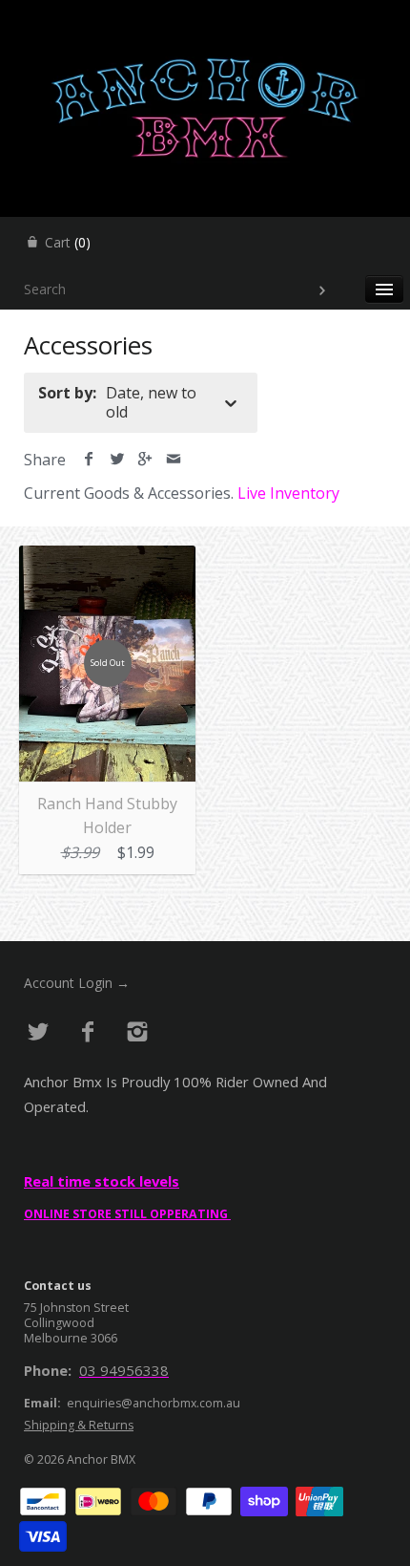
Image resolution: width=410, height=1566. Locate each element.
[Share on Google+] (145, 459)
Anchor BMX (101, 1459)
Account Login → (77, 983)
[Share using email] (174, 459)
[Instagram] (137, 1032)
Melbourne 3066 (70, 1338)
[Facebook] (88, 1032)
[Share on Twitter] (118, 459)
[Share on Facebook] (89, 459)
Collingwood (59, 1323)
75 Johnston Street (76, 1307)
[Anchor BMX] (205, 17)
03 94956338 (124, 1370)
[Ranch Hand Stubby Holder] (107, 557)
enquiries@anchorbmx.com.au (153, 1403)
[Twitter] (38, 1032)
